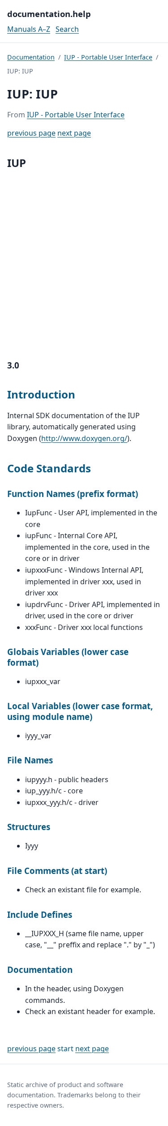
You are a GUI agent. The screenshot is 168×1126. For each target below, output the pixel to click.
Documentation (31, 57)
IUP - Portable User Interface (108, 57)
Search (67, 29)
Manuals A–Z (28, 29)
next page (74, 133)
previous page (31, 133)
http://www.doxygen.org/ (84, 438)
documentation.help (49, 13)
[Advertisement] (84, 263)
